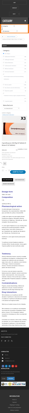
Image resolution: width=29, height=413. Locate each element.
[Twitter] (6, 366)
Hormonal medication (9, 71)
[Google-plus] (12, 366)
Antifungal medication (9, 59)
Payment (14, 402)
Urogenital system (8, 101)
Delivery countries (14, 410)
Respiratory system (9, 90)
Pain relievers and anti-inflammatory (12, 87)
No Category (7, 53)
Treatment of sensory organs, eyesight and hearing (14, 95)
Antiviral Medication (9, 62)
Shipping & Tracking (14, 405)
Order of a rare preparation (14, 407)
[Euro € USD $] (14, 14)
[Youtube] (16, 366)
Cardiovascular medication (10, 65)
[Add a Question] (4, 163)
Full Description (7, 179)
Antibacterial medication (11, 36)
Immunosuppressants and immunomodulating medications (13, 78)
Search (2, 28)
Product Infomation (8, 183)
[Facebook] (3, 366)
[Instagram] (9, 366)
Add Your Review (19, 179)
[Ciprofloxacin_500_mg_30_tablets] (14, 128)
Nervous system (8, 84)
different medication (9, 68)
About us (14, 399)
